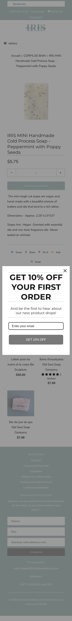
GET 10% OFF (36, 339)
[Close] (65, 270)
